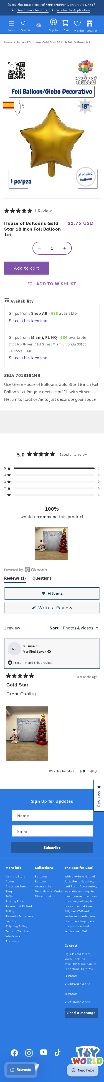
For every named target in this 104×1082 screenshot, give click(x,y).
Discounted (43, 896)
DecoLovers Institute (33, 10)
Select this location (28, 320)
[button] (12, 23)
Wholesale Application (73, 10)
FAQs (9, 896)
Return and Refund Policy (19, 909)
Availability (22, 301)
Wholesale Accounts (13, 938)
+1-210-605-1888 (77, 1002)
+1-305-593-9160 (77, 984)
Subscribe (52, 847)
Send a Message (81, 1013)
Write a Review (64, 609)
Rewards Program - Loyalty (19, 919)
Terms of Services (18, 931)
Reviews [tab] (15, 579)
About (10, 881)
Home (8, 42)
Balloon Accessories (43, 884)
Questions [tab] (42, 579)
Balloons (41, 876)
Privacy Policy (16, 901)
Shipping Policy (16, 926)
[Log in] (53, 22)
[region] (52, 543)
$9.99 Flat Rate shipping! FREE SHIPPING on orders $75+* (51, 5)
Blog (9, 891)
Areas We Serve (16, 886)
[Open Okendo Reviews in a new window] (25, 569)
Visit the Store (16, 876)
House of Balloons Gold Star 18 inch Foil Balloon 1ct (53, 42)
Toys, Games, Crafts (49, 891)
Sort (55, 628)
